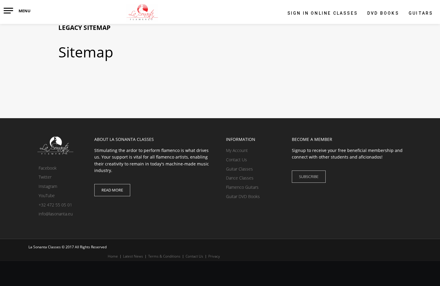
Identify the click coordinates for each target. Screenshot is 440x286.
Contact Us (236, 159)
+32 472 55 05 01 (54, 205)
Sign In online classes (322, 13)
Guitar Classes (239, 169)
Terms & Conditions (164, 256)
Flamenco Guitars (242, 187)
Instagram (47, 186)
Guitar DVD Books (243, 196)
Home (113, 256)
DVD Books (383, 13)
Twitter (44, 177)
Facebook (47, 168)
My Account (237, 150)
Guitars (421, 13)
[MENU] (8, 11)
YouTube (46, 195)
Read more (112, 190)
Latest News (133, 256)
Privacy (214, 256)
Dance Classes (240, 178)
